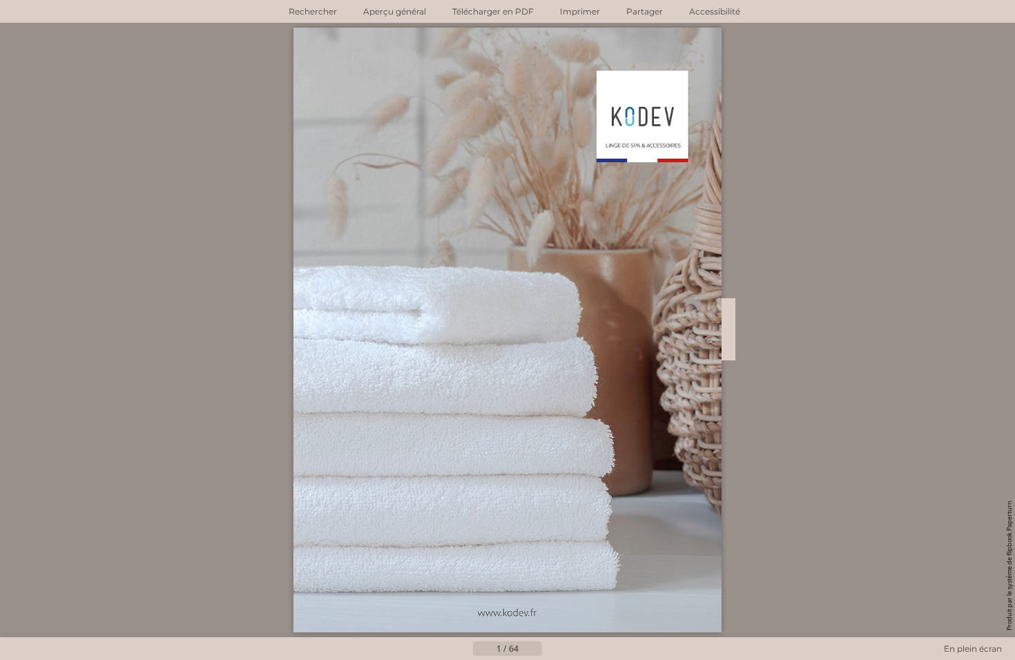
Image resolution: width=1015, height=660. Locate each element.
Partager (644, 11)
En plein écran (973, 648)
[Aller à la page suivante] (553, 649)
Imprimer (580, 11)
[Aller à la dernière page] (575, 649)
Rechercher (313, 11)
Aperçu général (394, 11)
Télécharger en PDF (493, 11)
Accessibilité (714, 11)
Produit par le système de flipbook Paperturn (1009, 565)
